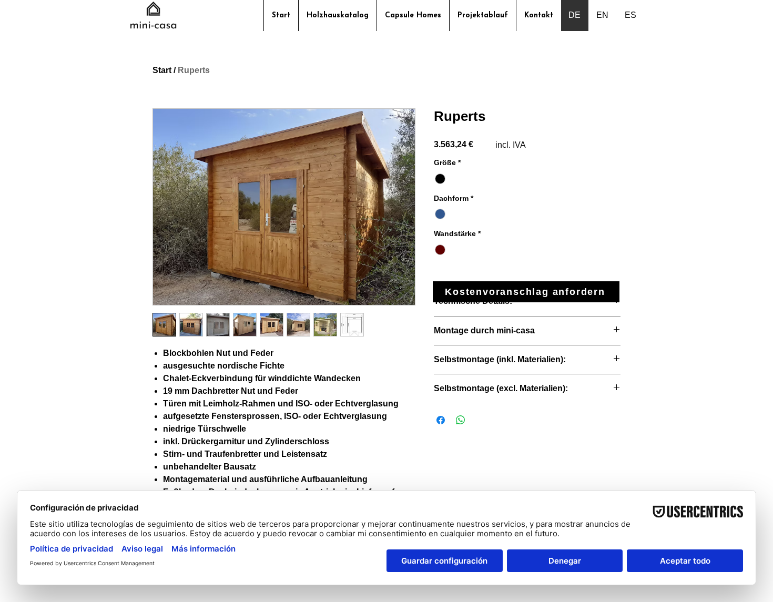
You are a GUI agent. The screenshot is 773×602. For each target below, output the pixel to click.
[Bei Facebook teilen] (440, 420)
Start (161, 70)
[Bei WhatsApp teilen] (460, 420)
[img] (153, 28)
